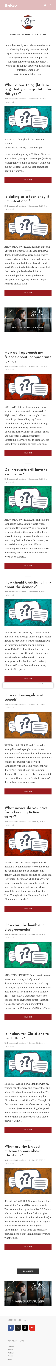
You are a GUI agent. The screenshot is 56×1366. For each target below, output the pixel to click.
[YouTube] (32, 1328)
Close (40, 683)
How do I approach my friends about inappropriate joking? (27, 357)
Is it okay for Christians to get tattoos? (26, 1036)
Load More (28, 1271)
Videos (10, 1356)
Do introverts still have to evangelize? (26, 472)
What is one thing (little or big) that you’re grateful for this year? (28, 89)
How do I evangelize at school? (23, 698)
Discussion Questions (16, 99)
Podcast (11, 1353)
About (10, 1359)
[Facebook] (11, 1328)
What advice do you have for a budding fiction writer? (26, 812)
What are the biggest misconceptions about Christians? (22, 1151)
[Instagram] (25, 1328)
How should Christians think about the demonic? (28, 585)
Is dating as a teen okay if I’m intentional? (26, 199)
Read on (28, 180)
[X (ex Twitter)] (18, 1328)
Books (10, 1350)
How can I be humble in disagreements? (24, 927)
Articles (11, 1347)
